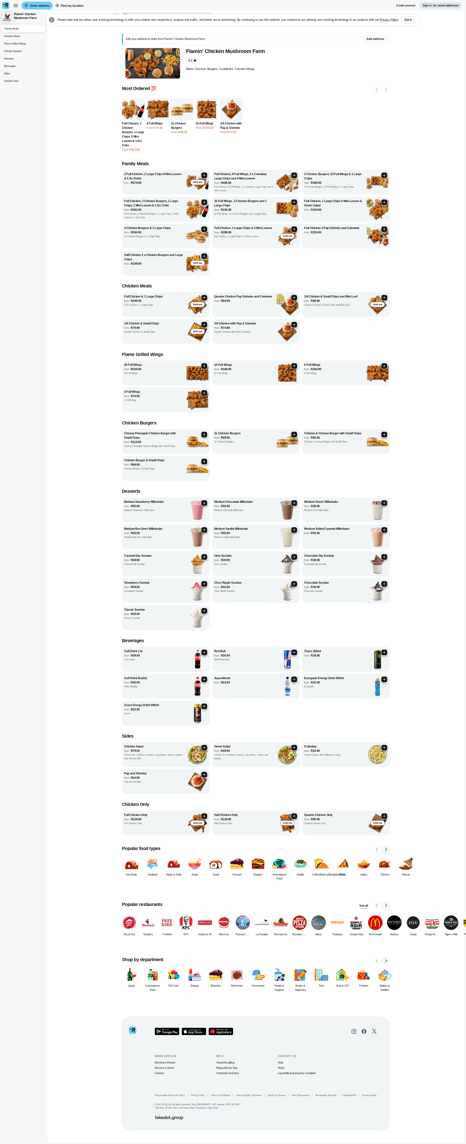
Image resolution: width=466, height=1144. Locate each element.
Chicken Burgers (13, 51)
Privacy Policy (389, 19)
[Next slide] (386, 90)
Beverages (10, 65)
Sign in (441, 5)
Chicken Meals (12, 36)
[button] (23, 17)
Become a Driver (164, 1067)
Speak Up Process (276, 1095)
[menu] (15, 5)
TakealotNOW (349, 1095)
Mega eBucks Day (227, 1067)
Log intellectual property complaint (297, 1073)
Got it (408, 19)
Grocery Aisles (369, 1095)
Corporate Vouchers (227, 1073)
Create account (405, 5)
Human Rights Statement (249, 1095)
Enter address (39, 5)
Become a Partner (165, 1062)
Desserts (9, 58)
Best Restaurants (300, 1095)
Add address (375, 38)
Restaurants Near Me (325, 1095)
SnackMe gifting (225, 1062)
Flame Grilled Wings (15, 43)
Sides (7, 73)
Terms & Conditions (221, 1095)
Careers (159, 1073)
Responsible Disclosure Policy (170, 1095)
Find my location (72, 5)
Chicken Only (11, 80)
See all (363, 905)
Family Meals (11, 28)
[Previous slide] (377, 90)
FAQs (281, 1067)
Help (280, 1062)
